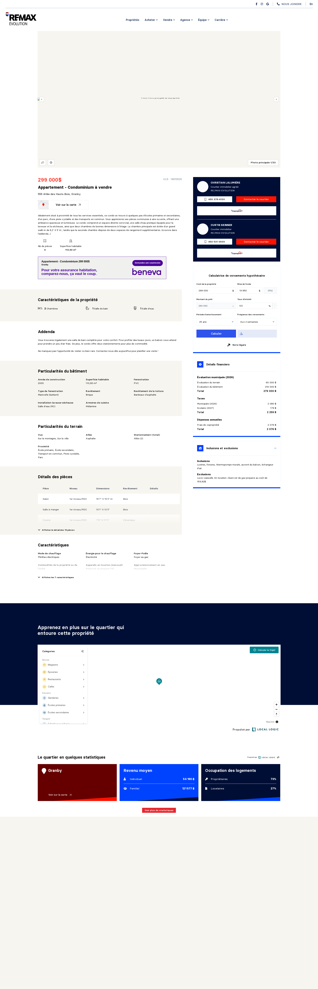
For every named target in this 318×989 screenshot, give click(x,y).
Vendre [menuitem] (167, 20)
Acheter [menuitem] (150, 20)
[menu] (151, 20)
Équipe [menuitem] (202, 20)
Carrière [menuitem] (220, 20)
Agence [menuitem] (185, 20)
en (311, 4)
